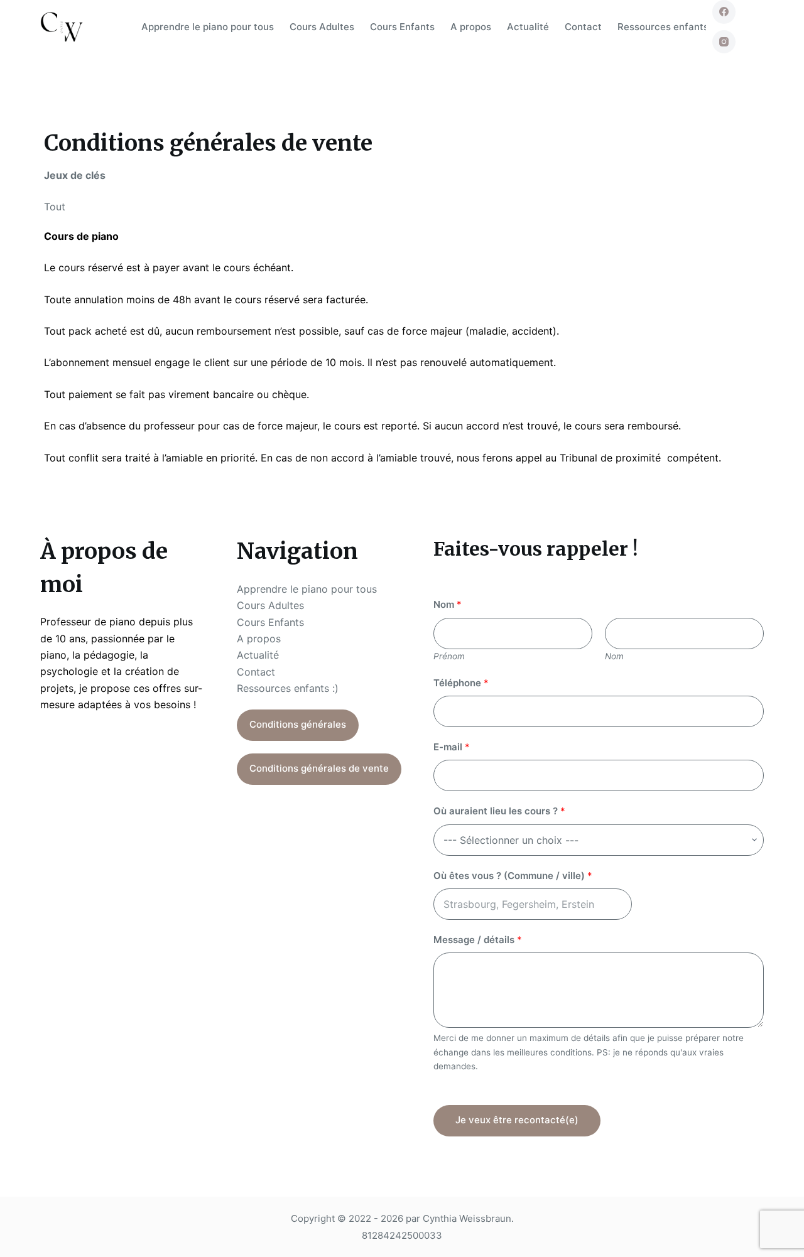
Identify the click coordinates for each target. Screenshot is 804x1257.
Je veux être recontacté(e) (517, 1120)
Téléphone (461, 683)
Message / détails (477, 940)
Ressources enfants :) (667, 27)
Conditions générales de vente (319, 768)
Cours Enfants (402, 27)
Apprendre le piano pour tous (207, 27)
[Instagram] (724, 42)
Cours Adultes (322, 27)
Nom (447, 604)
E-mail (451, 747)
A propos (470, 27)
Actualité (528, 27)
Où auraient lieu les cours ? (499, 811)
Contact (583, 27)
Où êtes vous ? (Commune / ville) (512, 876)
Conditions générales (297, 724)
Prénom (449, 656)
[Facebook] (724, 12)
